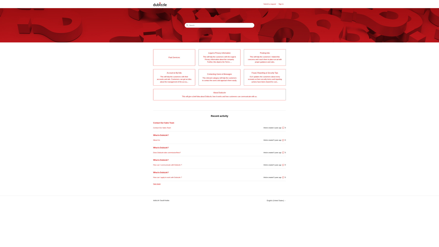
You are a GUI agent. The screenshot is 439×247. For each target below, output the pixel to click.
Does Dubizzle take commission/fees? (167, 152)
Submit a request (270, 4)
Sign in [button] (281, 4)
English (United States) (275, 200)
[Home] (160, 4)
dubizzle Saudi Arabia (161, 200)
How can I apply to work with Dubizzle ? (167, 177)
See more (157, 184)
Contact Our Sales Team (163, 123)
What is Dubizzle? (161, 135)
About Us (156, 140)
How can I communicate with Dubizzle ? (167, 165)
